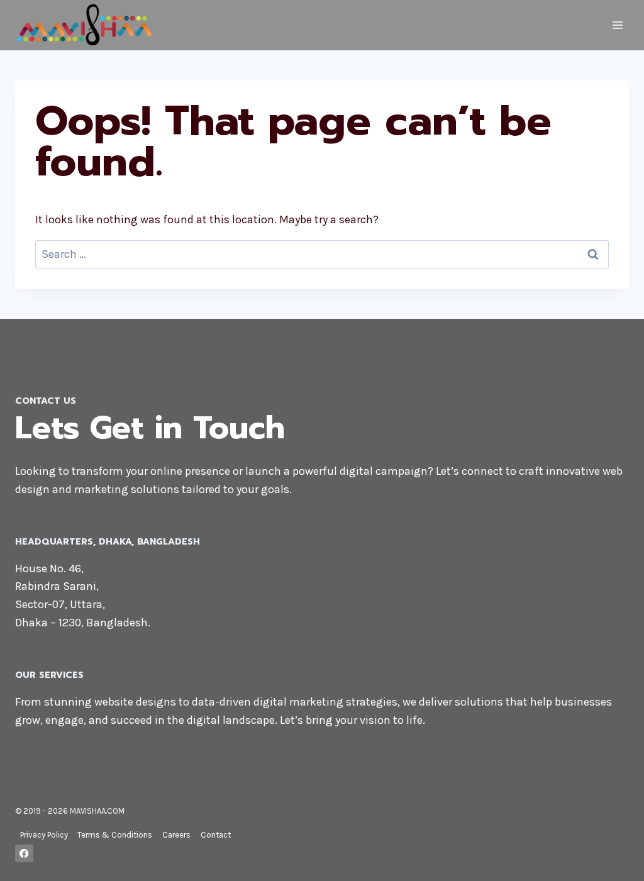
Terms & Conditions (114, 834)
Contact (216, 834)
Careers (176, 834)
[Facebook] (24, 854)
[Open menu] (617, 25)
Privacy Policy (44, 834)
